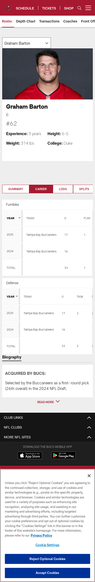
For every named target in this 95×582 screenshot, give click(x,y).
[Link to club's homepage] (8, 6)
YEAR (10, 218)
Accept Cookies (47, 573)
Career (41, 189)
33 (66, 267)
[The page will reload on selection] (26, 42)
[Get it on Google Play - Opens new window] (63, 458)
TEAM (30, 218)
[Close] (89, 475)
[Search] (79, 8)
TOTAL (11, 267)
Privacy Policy (41, 535)
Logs (63, 189)
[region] (47, 525)
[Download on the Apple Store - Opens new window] (30, 456)
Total (80, 296)
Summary (15, 189)
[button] (47, 402)
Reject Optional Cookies (47, 559)
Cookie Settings (47, 545)
